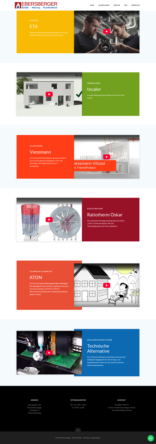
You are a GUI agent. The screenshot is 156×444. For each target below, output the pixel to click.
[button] (151, 438)
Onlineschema (103, 5)
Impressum (135, 5)
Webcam (117, 5)
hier (58, 163)
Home (92, 5)
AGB (125, 5)
